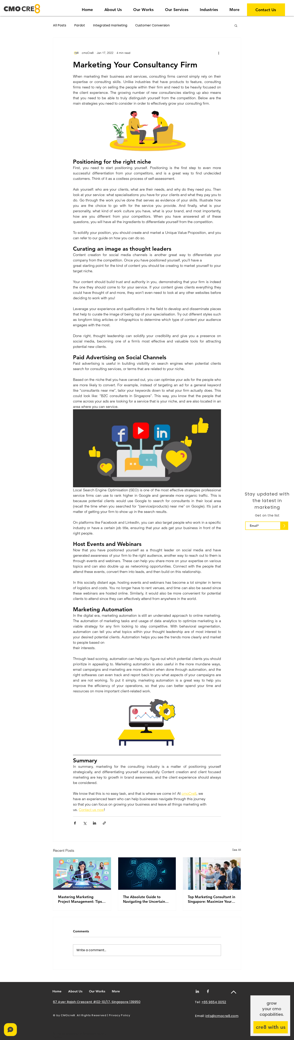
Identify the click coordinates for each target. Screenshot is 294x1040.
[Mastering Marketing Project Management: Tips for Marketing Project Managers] (82, 873)
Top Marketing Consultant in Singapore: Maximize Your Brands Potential (211, 899)
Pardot (79, 25)
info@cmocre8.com (221, 1016)
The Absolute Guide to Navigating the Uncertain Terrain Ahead (144, 899)
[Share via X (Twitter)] (85, 823)
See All (236, 850)
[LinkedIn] (197, 991)
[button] (209, 8)
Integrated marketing (110, 25)
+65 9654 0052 (213, 1002)
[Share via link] (104, 823)
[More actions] (218, 52)
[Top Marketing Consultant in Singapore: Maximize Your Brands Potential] (212, 873)
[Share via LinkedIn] (94, 823)
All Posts (59, 25)
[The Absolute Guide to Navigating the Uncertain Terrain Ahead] (147, 873)
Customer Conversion (152, 25)
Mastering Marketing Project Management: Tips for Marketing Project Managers (80, 899)
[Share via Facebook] (75, 823)
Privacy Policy (119, 1015)
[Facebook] (208, 991)
